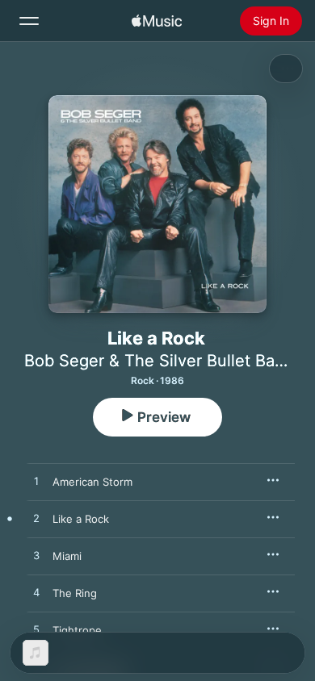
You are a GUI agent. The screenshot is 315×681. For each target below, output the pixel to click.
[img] (157, 21)
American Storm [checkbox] (92, 481)
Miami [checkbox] (67, 555)
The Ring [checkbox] (74, 593)
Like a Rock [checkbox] (80, 518)
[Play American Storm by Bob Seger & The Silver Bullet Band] (36, 481)
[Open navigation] (29, 21)
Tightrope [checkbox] (77, 630)
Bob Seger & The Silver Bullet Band (159, 360)
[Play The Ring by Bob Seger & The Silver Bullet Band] (36, 593)
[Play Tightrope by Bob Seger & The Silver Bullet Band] (36, 630)
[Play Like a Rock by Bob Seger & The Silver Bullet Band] (36, 519)
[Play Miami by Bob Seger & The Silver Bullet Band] (36, 556)
